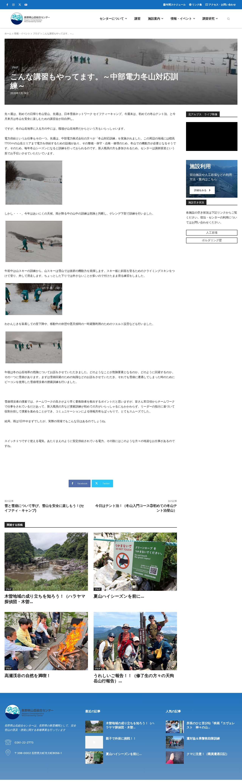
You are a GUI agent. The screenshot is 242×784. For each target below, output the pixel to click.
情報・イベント (22, 33)
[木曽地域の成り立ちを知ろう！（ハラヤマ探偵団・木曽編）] (46, 562)
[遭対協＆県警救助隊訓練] (175, 742)
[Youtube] (26, 5)
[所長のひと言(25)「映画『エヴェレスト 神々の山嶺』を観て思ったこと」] (175, 727)
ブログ (36, 33)
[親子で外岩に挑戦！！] (94, 742)
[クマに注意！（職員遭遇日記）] (175, 757)
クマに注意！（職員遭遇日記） (208, 754)
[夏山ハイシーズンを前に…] (135, 562)
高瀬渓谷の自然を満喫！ (28, 675)
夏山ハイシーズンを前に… (119, 596)
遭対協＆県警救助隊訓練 (203, 738)
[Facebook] (7, 5)
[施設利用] (211, 179)
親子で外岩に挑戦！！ (121, 738)
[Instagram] (13, 5)
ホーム (8, 33)
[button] (228, 18)
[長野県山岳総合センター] (30, 18)
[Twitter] (19, 5)
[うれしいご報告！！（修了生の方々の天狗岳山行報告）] (135, 641)
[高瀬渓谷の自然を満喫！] (46, 641)
